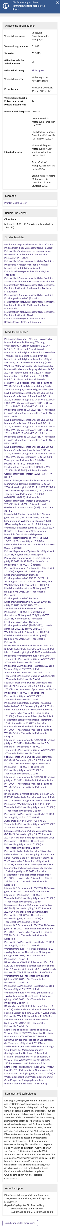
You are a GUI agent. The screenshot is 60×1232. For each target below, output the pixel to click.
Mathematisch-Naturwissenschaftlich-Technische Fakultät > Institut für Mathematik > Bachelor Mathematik (29, 288)
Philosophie (38, 70)
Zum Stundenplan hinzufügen (20, 1223)
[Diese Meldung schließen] (57, 2)
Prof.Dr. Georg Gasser (15, 203)
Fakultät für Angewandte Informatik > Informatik (29, 244)
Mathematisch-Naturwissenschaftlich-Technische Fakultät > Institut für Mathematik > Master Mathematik (29, 305)
